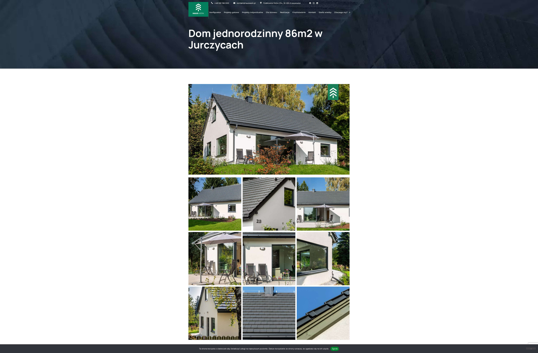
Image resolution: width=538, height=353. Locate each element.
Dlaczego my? (340, 12)
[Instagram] (314, 3)
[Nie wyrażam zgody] (531, 348)
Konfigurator (215, 12)
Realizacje (284, 12)
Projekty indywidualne (252, 12)
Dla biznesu (271, 12)
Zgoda (335, 349)
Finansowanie (299, 12)
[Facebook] (310, 3)
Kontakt (312, 12)
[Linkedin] (317, 3)
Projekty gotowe (231, 12)
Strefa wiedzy (325, 12)
